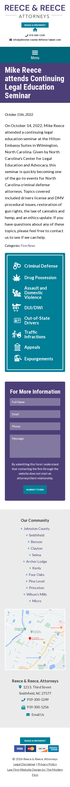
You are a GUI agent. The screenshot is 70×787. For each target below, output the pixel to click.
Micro (36, 601)
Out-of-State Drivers (37, 320)
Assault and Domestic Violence (35, 292)
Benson (36, 542)
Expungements (38, 358)
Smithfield (36, 535)
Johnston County (37, 528)
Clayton (37, 548)
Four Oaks (36, 574)
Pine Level (37, 581)
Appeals (32, 347)
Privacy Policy (47, 764)
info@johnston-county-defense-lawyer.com (37, 39)
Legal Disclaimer (24, 764)
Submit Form (35, 489)
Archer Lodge (36, 561)
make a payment (35, 25)
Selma (36, 555)
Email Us (38, 714)
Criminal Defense (41, 266)
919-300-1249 (37, 35)
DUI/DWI (33, 307)
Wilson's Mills (36, 594)
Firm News (28, 246)
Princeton (36, 588)
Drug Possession (40, 277)
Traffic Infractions (35, 334)
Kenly (36, 568)
